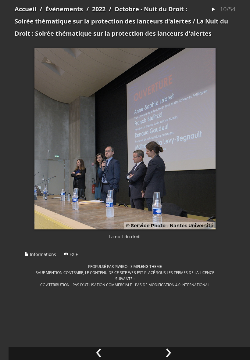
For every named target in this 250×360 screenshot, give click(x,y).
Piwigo (121, 266)
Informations (42, 254)
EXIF (73, 254)
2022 (98, 9)
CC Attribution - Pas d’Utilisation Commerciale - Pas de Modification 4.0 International (124, 284)
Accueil (25, 9)
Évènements (64, 9)
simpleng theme (146, 266)
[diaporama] (213, 10)
